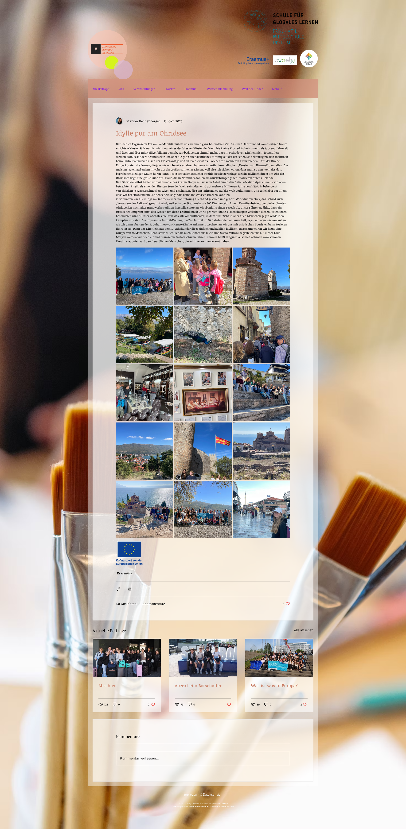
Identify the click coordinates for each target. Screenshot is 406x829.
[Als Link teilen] (118, 589)
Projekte (170, 89)
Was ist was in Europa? (274, 685)
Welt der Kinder (252, 89)
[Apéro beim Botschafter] (203, 658)
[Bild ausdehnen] (144, 276)
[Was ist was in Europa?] (279, 658)
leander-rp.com (226, 806)
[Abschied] (127, 658)
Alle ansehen (303, 630)
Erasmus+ (191, 89)
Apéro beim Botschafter (198, 685)
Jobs (121, 89)
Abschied (107, 685)
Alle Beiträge (101, 89)
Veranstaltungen (144, 89)
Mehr (275, 89)
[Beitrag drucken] (130, 589)
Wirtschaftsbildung (220, 89)
